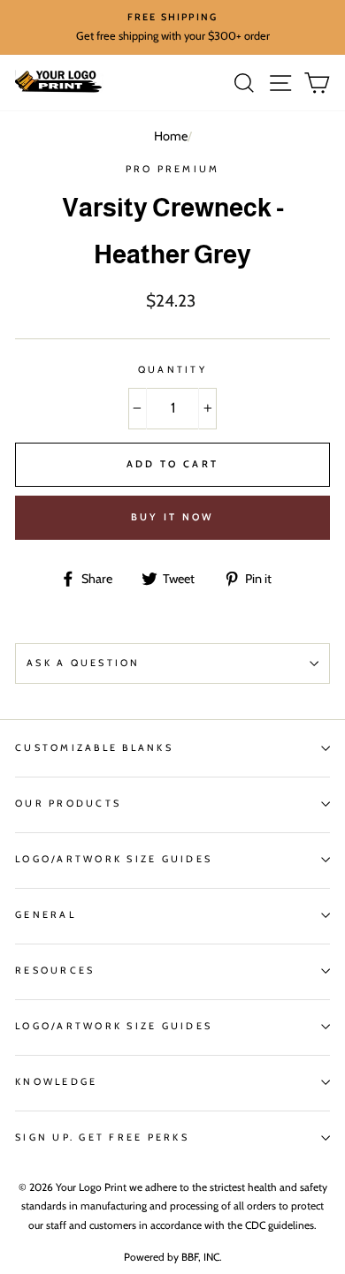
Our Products (68, 803)
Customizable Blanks (94, 748)
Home (171, 136)
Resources (55, 970)
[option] (172, 27)
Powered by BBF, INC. (173, 1256)
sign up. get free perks (102, 1137)
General (45, 915)
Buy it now (173, 517)
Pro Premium (173, 169)
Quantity (172, 369)
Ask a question (84, 663)
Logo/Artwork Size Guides (113, 859)
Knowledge (56, 1082)
